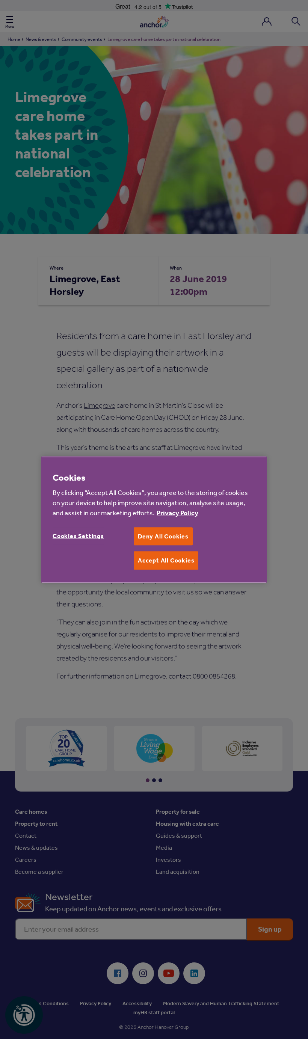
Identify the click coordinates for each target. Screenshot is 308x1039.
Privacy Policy (177, 512)
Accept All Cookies (166, 560)
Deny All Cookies (163, 536)
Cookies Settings (78, 536)
